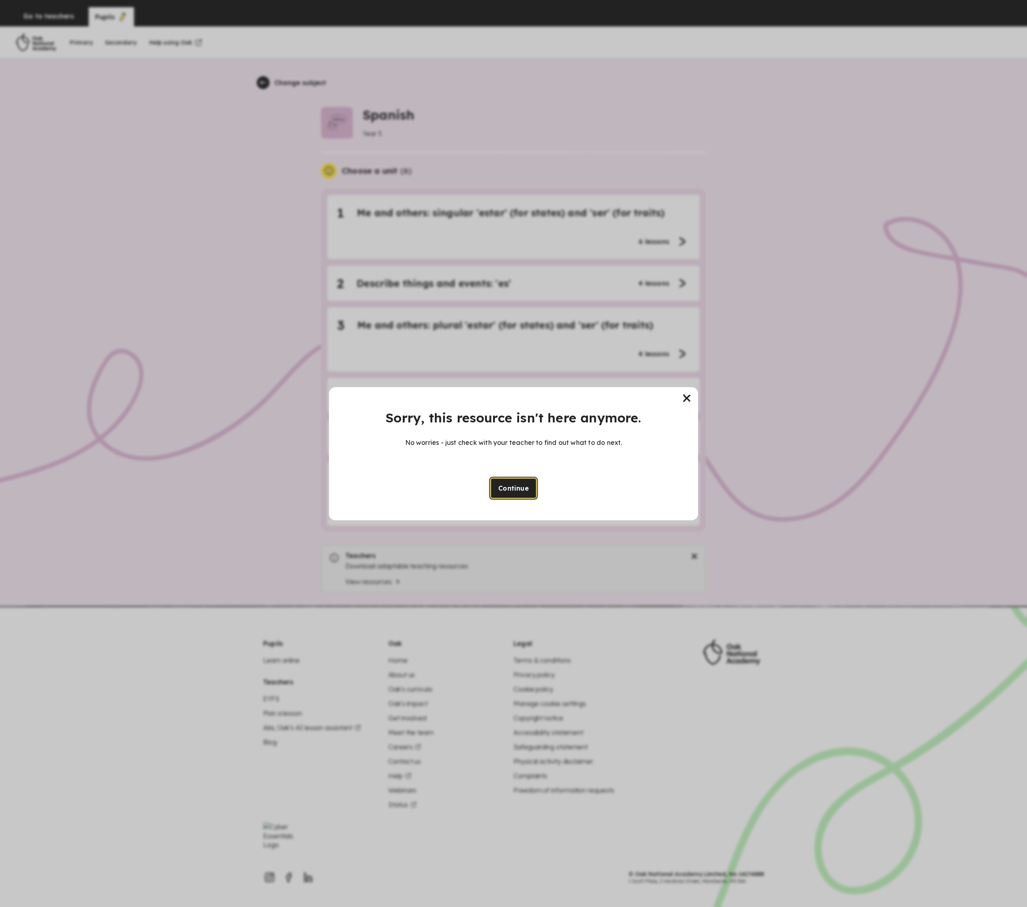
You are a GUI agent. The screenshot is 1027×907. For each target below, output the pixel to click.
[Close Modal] (686, 398)
